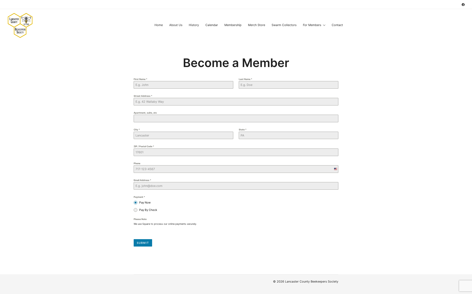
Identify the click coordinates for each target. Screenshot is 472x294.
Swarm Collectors (284, 25)
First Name (140, 79)
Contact (337, 25)
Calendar (211, 25)
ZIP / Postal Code (144, 146)
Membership (233, 25)
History (194, 25)
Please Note (140, 219)
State (243, 129)
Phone (137, 163)
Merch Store (256, 25)
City (137, 129)
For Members (312, 25)
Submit (143, 242)
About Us (175, 25)
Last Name (245, 79)
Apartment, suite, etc (145, 112)
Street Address (143, 96)
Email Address (142, 180)
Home (159, 25)
